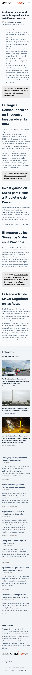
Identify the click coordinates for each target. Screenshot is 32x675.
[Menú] (29, 3)
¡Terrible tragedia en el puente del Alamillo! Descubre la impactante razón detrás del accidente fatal (15, 381)
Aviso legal (22, 670)
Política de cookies (11, 670)
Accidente (21, 24)
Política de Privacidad (19, 668)
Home (8, 668)
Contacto (16, 673)
